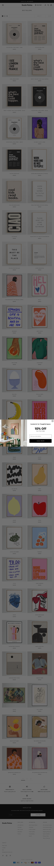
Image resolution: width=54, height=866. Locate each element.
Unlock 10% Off (40, 440)
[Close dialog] (53, 421)
